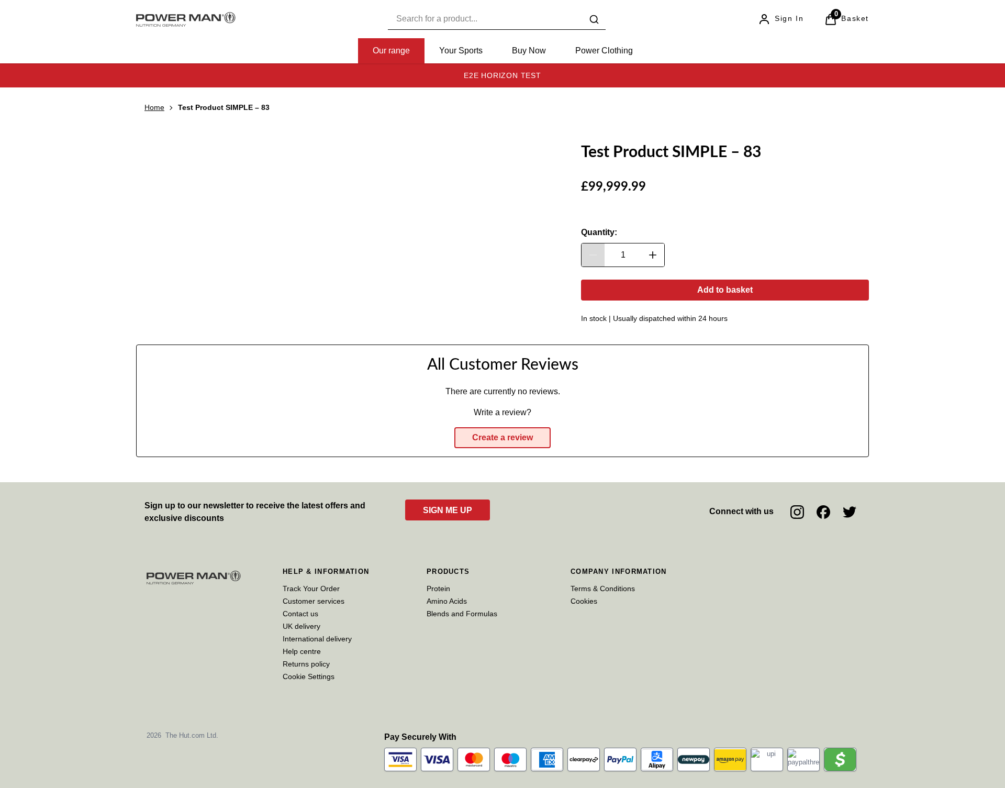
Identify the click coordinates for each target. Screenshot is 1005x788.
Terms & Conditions (603, 588)
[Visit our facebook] (823, 512)
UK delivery (301, 626)
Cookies (584, 601)
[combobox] (497, 19)
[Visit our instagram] (797, 512)
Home (154, 107)
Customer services (313, 601)
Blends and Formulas (462, 613)
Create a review (502, 437)
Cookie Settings (308, 676)
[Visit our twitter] (849, 512)
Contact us (300, 613)
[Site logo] (186, 19)
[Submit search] (594, 19)
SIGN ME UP (447, 510)
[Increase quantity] (652, 255)
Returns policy (306, 664)
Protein (438, 588)
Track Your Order (311, 588)
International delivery (317, 639)
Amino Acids (447, 601)
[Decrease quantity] (593, 255)
